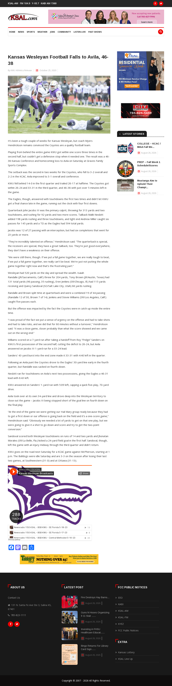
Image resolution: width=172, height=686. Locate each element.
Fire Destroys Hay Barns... (95, 597)
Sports (31, 31)
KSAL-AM (13, 3)
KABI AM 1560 (48, 3)
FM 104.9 (25, 3)
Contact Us (14, 597)
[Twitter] (161, 3)
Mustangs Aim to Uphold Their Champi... (147, 184)
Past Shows (95, 31)
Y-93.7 (35, 3)
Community (64, 31)
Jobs (52, 31)
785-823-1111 (18, 615)
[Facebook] (155, 3)
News (21, 31)
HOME (12, 31)
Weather (42, 31)
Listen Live (80, 31)
